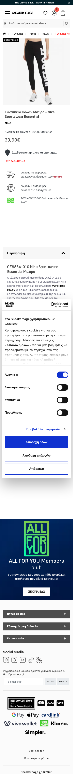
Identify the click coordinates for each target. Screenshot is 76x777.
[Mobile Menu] (6, 12)
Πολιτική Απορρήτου (36, 758)
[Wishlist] (45, 13)
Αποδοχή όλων (36, 442)
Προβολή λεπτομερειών (43, 429)
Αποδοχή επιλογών (36, 455)
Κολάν (46, 33)
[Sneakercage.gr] (22, 13)
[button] (5, 23)
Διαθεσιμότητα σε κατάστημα (34, 153)
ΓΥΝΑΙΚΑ (63, 681)
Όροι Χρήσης (36, 751)
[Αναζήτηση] (66, 23)
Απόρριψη (36, 468)
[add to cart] (63, 13)
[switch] (62, 387)
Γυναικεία (18, 33)
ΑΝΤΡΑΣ (50, 681)
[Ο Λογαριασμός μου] (54, 13)
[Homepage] (4, 33)
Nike (8, 123)
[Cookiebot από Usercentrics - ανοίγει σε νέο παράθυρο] (51, 304)
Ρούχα (33, 33)
